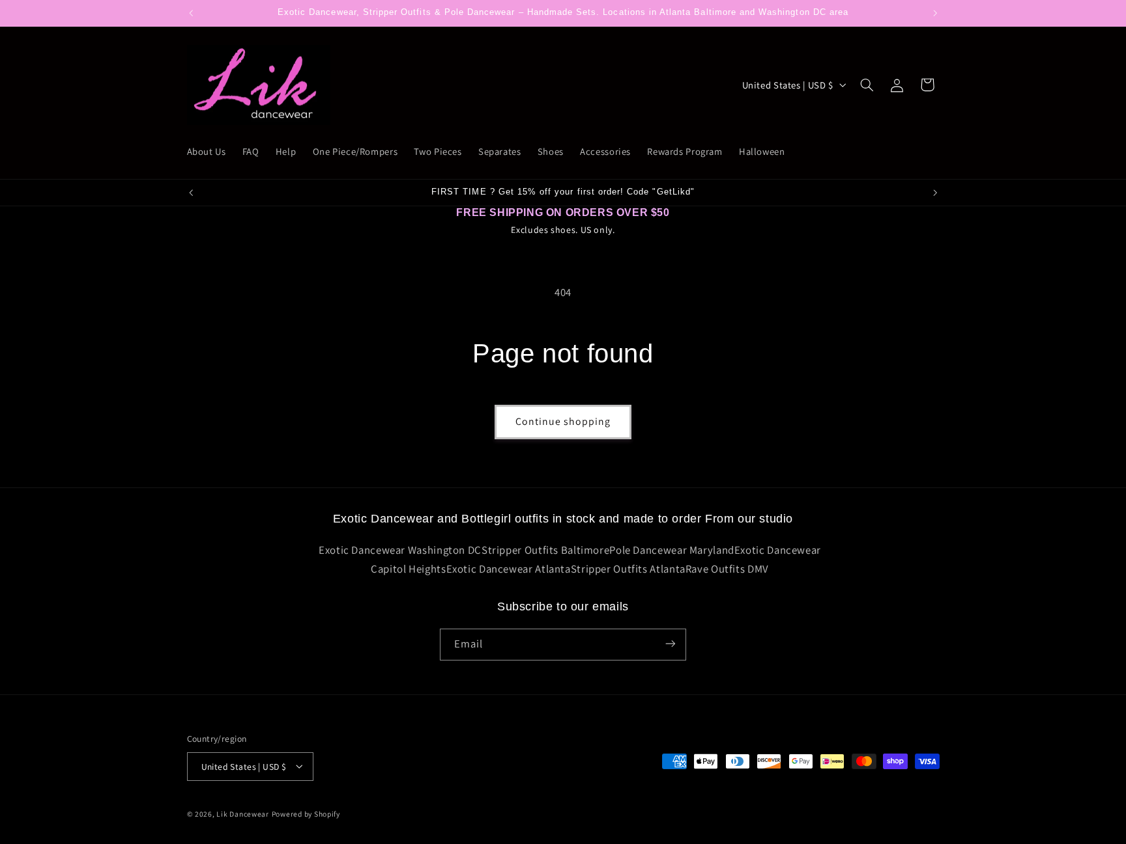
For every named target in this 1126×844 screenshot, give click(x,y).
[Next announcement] (935, 13)
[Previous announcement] (191, 13)
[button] (867, 85)
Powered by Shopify (306, 813)
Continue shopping (563, 421)
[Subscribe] (671, 644)
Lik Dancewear (242, 813)
